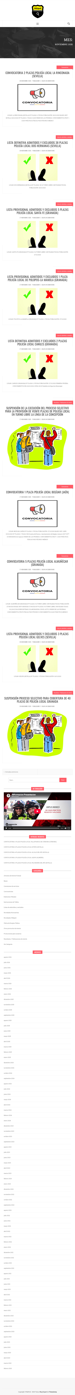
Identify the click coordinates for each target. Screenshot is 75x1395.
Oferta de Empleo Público (12, 923)
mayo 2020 (7, 1352)
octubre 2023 (8, 1136)
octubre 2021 (8, 1263)
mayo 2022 (7, 1226)
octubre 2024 (8, 1073)
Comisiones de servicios (11, 886)
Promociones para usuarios (12, 934)
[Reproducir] (6, 828)
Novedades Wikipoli (10, 918)
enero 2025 (7, 1057)
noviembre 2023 (9, 1131)
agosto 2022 (8, 1210)
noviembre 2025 (9, 1004)
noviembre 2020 (9, 1321)
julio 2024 (7, 1089)
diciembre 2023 (9, 1126)
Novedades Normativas (11, 912)
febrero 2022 (8, 1242)
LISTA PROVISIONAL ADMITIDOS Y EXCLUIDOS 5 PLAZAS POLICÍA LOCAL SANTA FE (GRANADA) (38, 211)
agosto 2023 (8, 1147)
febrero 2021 (8, 1305)
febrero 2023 (8, 1178)
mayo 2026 (7, 973)
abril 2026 (7, 978)
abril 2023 (7, 1168)
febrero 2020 (8, 1368)
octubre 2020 (8, 1326)
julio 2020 (7, 1342)
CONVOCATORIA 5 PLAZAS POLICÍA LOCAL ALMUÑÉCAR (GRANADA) (37, 563)
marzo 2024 (7, 1110)
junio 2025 (7, 1031)
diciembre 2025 (8, 999)
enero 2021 (7, 1310)
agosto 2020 (8, 1337)
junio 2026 (7, 968)
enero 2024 (7, 1120)
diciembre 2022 (9, 1189)
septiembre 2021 (9, 1268)
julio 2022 (7, 1215)
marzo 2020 (7, 1363)
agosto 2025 (7, 1020)
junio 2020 (7, 1347)
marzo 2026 (7, 983)
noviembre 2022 (9, 1194)
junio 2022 (7, 1221)
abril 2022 (7, 1231)
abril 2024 (7, 1105)
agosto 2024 (8, 1084)
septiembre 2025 (9, 1015)
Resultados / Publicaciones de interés (63, 402)
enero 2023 (7, 1184)
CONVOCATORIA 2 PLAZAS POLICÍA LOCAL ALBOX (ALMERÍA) (23, 857)
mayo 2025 (7, 1036)
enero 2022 (7, 1247)
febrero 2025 (8, 1052)
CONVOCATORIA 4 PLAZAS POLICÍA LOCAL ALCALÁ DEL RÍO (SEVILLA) (26, 852)
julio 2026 (7, 962)
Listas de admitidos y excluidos (64, 137)
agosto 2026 (8, 957)
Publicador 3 (37, 81)
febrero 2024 (8, 1115)
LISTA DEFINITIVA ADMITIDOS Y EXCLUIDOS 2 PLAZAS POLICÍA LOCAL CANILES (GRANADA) (37, 342)
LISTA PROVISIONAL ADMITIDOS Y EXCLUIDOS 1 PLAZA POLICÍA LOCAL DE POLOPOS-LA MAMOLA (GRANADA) (37, 278)
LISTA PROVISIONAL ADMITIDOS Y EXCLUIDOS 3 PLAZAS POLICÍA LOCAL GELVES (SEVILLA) (38, 635)
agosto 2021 (7, 1273)
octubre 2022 (8, 1200)
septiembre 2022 (9, 1205)
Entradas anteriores (11, 772)
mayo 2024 (7, 1099)
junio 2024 (7, 1094)
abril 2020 (7, 1358)
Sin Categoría (8, 944)
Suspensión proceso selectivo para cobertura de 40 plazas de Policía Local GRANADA (37, 700)
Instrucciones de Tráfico (11, 902)
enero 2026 (7, 994)
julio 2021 (7, 1279)
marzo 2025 (7, 1047)
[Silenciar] (66, 828)
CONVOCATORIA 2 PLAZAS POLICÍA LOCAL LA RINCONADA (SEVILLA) (37, 74)
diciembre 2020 (9, 1316)
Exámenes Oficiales (10, 897)
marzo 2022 (7, 1236)
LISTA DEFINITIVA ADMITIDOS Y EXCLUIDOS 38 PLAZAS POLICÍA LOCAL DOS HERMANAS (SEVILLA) (37, 144)
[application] (37, 811)
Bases (6, 881)
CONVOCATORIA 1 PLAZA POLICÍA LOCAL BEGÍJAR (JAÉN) (37, 492)
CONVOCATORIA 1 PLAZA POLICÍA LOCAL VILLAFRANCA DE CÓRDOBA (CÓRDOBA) (30, 842)
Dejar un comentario (48, 81)
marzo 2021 (7, 1300)
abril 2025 (7, 1041)
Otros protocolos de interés (12, 928)
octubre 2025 (8, 1010)
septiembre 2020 (9, 1331)
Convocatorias (65, 67)
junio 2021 (7, 1284)
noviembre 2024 (9, 1068)
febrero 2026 (8, 989)
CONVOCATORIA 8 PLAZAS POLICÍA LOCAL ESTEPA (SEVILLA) (23, 847)
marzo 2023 (7, 1173)
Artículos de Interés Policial (12, 876)
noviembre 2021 (9, 1258)
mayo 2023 (7, 1163)
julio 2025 (7, 1026)
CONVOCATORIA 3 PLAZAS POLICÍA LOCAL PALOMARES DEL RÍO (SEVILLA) (28, 863)
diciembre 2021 (8, 1252)
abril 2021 (7, 1294)
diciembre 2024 (9, 1062)
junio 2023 (7, 1157)
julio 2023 (7, 1152)
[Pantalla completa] (69, 828)
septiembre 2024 (9, 1078)
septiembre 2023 (9, 1142)
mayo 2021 (7, 1289)
